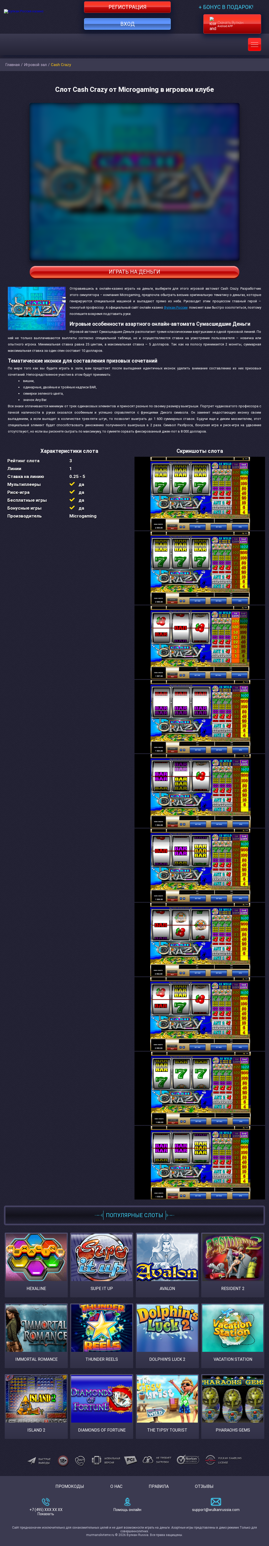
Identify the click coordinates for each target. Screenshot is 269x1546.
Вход (127, 24)
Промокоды (69, 1486)
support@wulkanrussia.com (216, 1510)
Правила (159, 1486)
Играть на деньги (134, 272)
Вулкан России (176, 307)
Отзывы (204, 1486)
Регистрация (127, 7)
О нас (116, 1486)
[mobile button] (254, 44)
